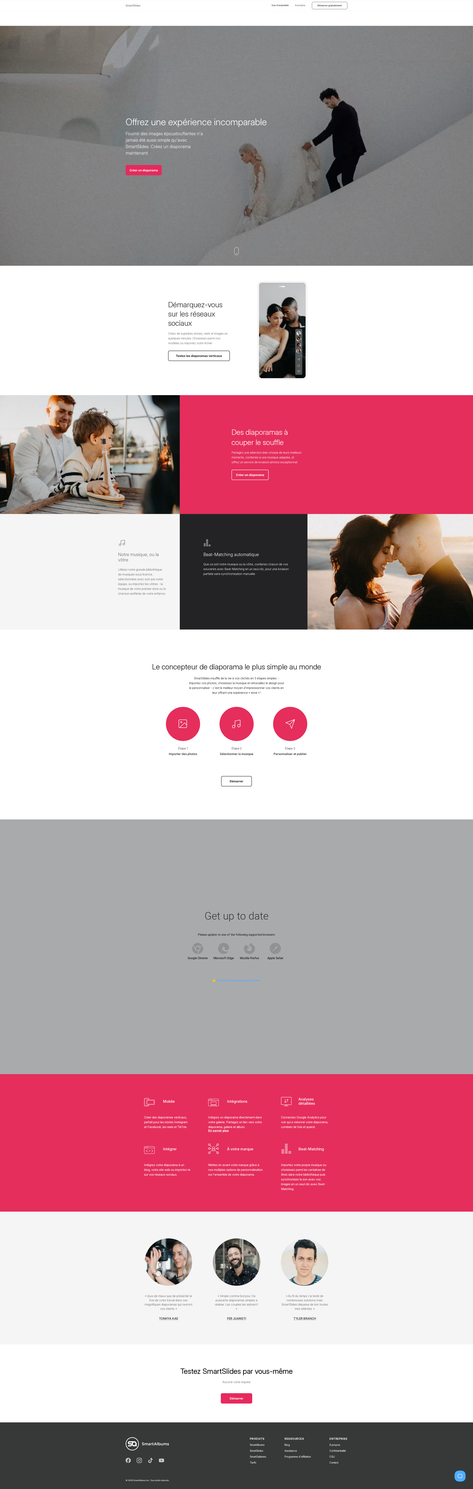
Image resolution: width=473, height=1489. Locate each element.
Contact (333, 1462)
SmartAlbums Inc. (141, 1480)
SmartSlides (133, 5)
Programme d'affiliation (298, 1456)
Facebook (128, 1460)
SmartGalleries (258, 1456)
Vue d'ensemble (280, 5)
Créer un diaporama (144, 170)
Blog (287, 1444)
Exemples (300, 5)
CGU (332, 1456)
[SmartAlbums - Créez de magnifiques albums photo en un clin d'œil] (147, 1443)
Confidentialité (337, 1450)
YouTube (161, 1460)
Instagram (139, 1460)
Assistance (291, 1450)
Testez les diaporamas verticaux (199, 356)
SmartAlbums (257, 1444)
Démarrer (236, 781)
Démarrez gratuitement (329, 5)
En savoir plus (218, 1130)
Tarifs (253, 1462)
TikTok (150, 1460)
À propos (334, 1444)
